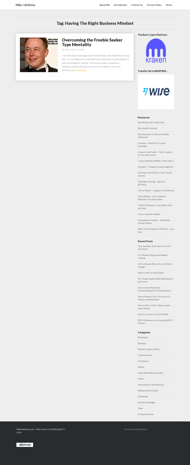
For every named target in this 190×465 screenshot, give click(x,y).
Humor (141, 378)
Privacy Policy (154, 4)
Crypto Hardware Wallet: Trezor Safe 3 (156, 161)
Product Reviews (146, 414)
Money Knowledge (146, 402)
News (140, 408)
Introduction (120, 4)
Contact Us (137, 4)
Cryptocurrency (145, 355)
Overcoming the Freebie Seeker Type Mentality (92, 42)
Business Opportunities (149, 349)
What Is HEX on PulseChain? (151, 272)
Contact (136, 429)
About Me (104, 4)
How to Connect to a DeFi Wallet (153, 314)
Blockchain (143, 337)
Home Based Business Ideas (150, 373)
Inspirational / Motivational (151, 384)
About (144, 429)
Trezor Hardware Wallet (149, 214)
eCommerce (143, 361)
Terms (169, 4)
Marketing (143, 396)
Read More (82, 70)
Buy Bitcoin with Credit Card (151, 122)
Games (141, 367)
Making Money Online (148, 390)
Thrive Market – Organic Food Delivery (156, 190)
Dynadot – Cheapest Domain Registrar (156, 167)
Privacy (127, 429)
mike (67, 49)
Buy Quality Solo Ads (147, 128)
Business (142, 343)
